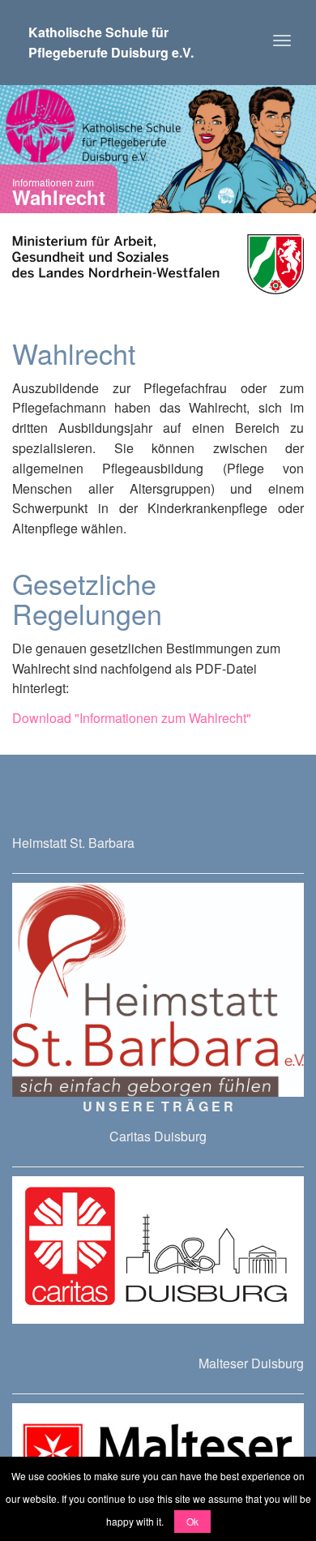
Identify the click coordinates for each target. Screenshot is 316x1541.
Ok (192, 1521)
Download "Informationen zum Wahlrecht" (131, 717)
